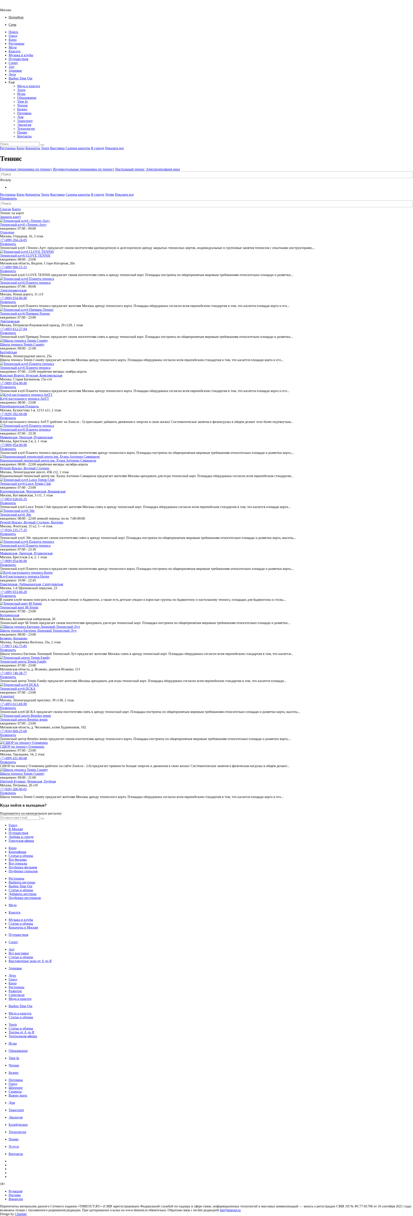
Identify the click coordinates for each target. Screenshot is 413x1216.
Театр (21, 90)
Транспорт (25, 121)
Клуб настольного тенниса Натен (24, 576)
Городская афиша (21, 840)
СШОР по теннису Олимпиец (22, 746)
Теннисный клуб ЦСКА (17, 688)
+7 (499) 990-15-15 (13, 267)
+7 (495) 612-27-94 (13, 329)
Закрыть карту (10, 217)
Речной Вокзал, (12, 468)
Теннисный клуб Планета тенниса (25, 282)
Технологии (26, 128)
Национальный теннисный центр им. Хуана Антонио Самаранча (48, 460)
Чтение (22, 105)
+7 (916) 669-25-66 (13, 731)
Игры (21, 94)
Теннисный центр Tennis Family (23, 661)
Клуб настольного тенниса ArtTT (24, 398)
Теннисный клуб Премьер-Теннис (25, 313)
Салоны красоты (78, 148)
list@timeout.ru (230, 1210)
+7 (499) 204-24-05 (13, 240)
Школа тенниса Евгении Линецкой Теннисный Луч (38, 630)
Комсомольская (51, 375)
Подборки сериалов (23, 871)
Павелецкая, (9, 584)
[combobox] (206, 174)
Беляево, (6, 638)
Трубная (50, 781)
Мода (13, 47)
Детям (109, 194)
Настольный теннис (130, 169)
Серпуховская (53, 584)
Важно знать (18, 1095)
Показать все (114, 148)
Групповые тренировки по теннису (26, 169)
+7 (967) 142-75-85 (13, 646)
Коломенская (9, 615)
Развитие (15, 991)
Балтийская (8, 352)
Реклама (15, 1195)
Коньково (20, 638)
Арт (11, 67)
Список (5, 209)
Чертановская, (37, 491)
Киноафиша (17, 852)
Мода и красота (28, 86)
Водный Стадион (36, 468)
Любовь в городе (21, 837)
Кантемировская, (13, 491)
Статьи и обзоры (21, 855)
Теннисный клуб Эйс (15, 514)
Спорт (13, 63)
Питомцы (24, 113)
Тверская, (26, 437)
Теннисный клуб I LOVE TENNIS (25, 255)
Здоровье (15, 70)
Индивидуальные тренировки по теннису (83, 169)
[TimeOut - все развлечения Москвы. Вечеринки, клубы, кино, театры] (9, 6)
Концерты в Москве (23, 927)
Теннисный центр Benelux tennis (24, 719)
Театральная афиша (23, 1036)
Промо (22, 132)
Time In (22, 101)
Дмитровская (9, 321)
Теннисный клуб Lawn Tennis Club (25, 483)
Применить (8, 198)
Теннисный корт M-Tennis (19, 607)
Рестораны (16, 43)
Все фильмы (18, 859)
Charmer (21, 1214)
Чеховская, (35, 781)
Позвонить (8, 244)
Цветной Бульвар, (13, 781)
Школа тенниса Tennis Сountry (22, 773)
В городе (97, 148)
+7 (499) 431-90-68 (13, 758)
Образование (26, 97)
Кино (13, 39)
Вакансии (16, 1199)
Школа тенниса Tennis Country (22, 344)
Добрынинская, (31, 584)
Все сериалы (18, 863)
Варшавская (56, 491)
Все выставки (19, 953)
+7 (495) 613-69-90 (13, 704)
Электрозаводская (13, 290)
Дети (12, 74)
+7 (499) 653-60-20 (13, 592)
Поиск (13, 32)
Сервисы (15, 1091)
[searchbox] (207, 174)
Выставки (57, 148)
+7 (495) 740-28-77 (13, 673)
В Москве (16, 829)
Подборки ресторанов (25, 898)
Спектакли (17, 995)
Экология (24, 125)
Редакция (15, 1191)
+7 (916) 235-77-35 (13, 530)
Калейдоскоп (18, 1124)
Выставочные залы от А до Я (30, 961)
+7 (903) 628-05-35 (13, 499)
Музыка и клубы (21, 55)
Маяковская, (9, 437)
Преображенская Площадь (19, 406)
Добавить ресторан (23, 894)
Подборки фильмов (23, 867)
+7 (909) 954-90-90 (13, 298)
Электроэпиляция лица (163, 169)
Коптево (57, 522)
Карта (16, 209)
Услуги (14, 1146)
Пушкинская (43, 437)
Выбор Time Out (20, 78)
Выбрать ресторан (22, 882)
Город (13, 36)
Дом (20, 117)
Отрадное (7, 232)
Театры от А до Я (21, 1032)
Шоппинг (16, 1087)
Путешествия (18, 59)
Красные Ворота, (13, 375)
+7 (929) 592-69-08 (13, 414)
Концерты (32, 148)
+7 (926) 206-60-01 (13, 789)
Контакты (24, 136)
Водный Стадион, (37, 522)
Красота (14, 51)
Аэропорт (7, 696)
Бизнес (22, 109)
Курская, (33, 375)
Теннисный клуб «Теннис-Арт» (23, 224)
